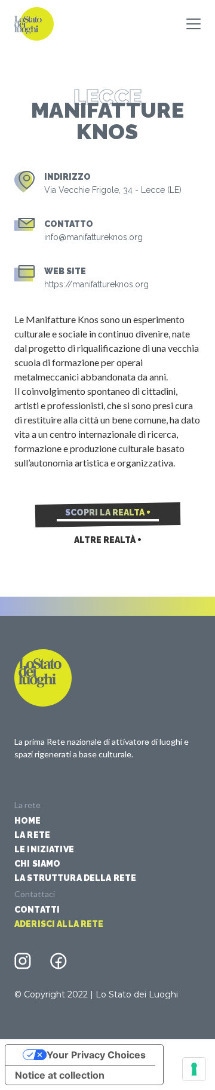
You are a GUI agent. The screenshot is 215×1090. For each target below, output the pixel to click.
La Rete (32, 835)
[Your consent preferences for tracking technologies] (194, 1069)
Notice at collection (60, 1075)
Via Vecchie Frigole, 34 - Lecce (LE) (113, 190)
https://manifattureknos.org (96, 284)
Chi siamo (37, 863)
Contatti (37, 909)
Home (27, 820)
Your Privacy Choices (96, 1055)
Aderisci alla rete (59, 924)
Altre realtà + (108, 540)
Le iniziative (44, 849)
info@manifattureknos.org (93, 237)
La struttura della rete (75, 878)
